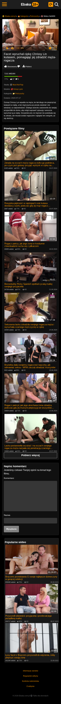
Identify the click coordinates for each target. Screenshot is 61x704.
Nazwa (7, 515)
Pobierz (28, 67)
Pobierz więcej (30, 455)
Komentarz (9, 478)
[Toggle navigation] (4, 4)
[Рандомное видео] (50, 4)
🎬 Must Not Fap (16, 85)
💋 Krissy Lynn (17, 89)
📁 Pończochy (18, 94)
